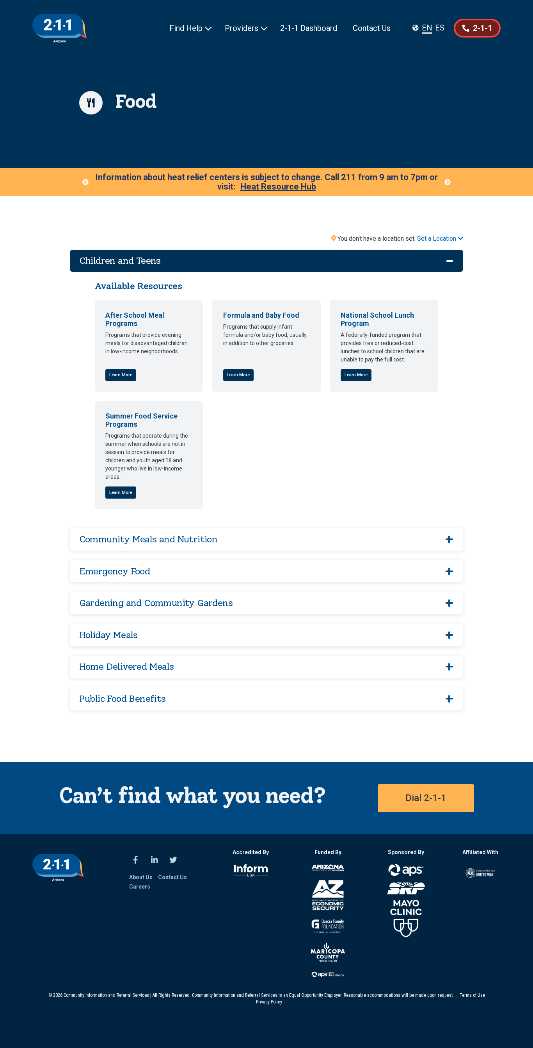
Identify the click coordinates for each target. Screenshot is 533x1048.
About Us (141, 877)
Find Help (190, 28)
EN (427, 27)
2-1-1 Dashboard (308, 28)
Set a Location (440, 238)
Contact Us (372, 28)
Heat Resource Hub (278, 186)
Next (447, 182)
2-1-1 (477, 28)
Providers (246, 28)
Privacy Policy (269, 1002)
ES (439, 27)
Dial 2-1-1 (425, 797)
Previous (85, 182)
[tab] (267, 261)
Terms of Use (472, 995)
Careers (139, 886)
